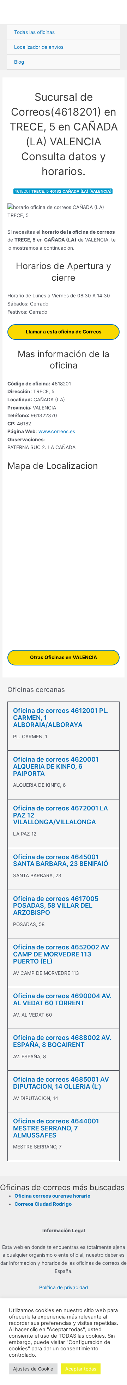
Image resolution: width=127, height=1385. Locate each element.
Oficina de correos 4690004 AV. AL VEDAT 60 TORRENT (62, 999)
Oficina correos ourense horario (52, 1196)
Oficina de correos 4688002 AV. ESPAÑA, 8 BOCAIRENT (62, 1041)
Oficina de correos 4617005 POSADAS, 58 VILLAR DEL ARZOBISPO (55, 905)
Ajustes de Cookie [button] (33, 1369)
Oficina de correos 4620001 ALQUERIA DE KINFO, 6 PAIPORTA (56, 766)
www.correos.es (56, 431)
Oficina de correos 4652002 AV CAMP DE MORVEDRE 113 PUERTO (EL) (61, 954)
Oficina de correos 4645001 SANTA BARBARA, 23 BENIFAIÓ (60, 860)
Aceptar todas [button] (80, 1369)
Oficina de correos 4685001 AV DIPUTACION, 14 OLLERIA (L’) (61, 1083)
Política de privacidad (63, 1287)
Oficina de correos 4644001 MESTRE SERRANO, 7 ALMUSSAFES (56, 1128)
